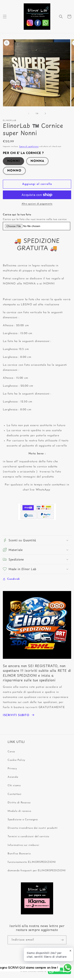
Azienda (13, 777)
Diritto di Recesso (19, 802)
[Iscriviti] (62, 939)
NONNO (14, 170)
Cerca (11, 751)
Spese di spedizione (29, 146)
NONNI (13, 161)
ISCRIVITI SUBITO (16, 715)
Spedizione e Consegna (23, 819)
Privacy (12, 768)
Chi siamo (14, 785)
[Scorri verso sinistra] (28, 113)
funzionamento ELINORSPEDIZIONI (32, 862)
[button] (5, 16)
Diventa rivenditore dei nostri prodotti (32, 828)
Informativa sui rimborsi (23, 845)
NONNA (37, 161)
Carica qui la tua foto (17, 214)
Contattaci (14, 794)
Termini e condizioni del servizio (28, 836)
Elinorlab (32, 971)
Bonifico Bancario (19, 853)
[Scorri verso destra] (45, 113)
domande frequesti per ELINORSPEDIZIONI (37, 870)
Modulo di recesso (19, 811)
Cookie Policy (16, 760)
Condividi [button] (13, 579)
